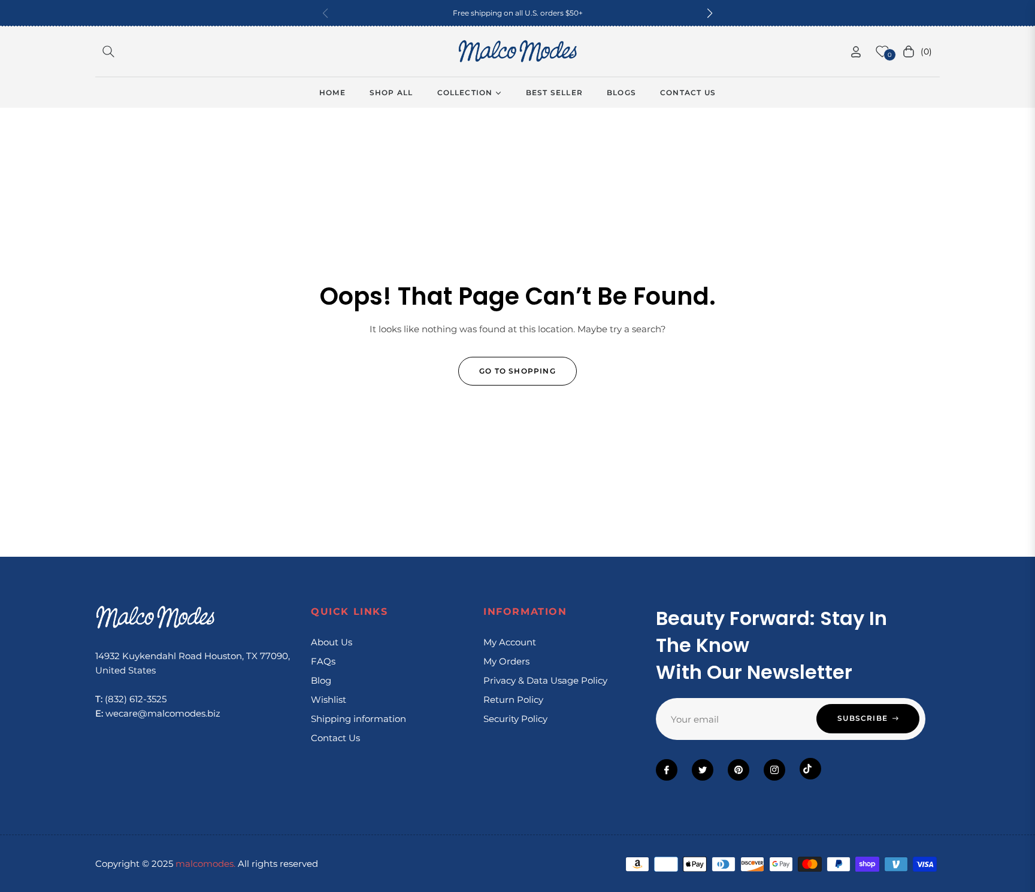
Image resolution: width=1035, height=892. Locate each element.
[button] (710, 13)
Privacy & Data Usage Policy (545, 680)
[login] (855, 52)
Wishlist (328, 699)
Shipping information (358, 718)
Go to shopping (517, 370)
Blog (321, 680)
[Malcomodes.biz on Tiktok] (810, 768)
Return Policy (513, 699)
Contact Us (335, 738)
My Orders (506, 661)
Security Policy (515, 718)
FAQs (323, 661)
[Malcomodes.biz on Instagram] (774, 770)
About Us (331, 642)
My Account (509, 642)
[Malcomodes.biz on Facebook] (666, 770)
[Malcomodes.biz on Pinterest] (738, 770)
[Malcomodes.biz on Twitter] (702, 770)
